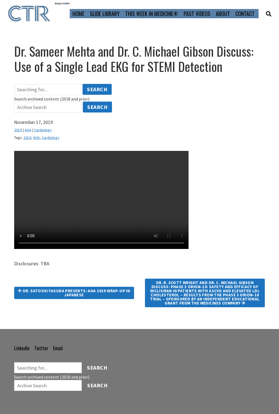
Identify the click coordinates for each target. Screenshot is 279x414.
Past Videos (197, 14)
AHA (28, 129)
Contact (244, 14)
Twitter (41, 348)
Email (58, 348)
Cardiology (43, 129)
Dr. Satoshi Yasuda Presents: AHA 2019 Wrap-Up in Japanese (76, 292)
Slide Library (105, 14)
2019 (18, 129)
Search (97, 89)
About (223, 14)
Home (78, 14)
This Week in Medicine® (151, 14)
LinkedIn (21, 348)
